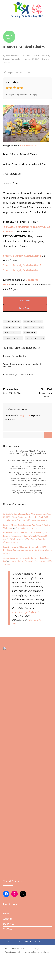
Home (6, 913)
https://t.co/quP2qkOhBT (26, 612)
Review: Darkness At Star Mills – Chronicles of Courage (27, 461)
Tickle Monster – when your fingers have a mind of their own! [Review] (27, 485)
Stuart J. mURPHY (13, 338)
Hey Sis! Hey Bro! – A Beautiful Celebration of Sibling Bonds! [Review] (27, 473)
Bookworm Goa (28, 145)
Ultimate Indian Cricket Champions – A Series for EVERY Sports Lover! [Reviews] (27, 479)
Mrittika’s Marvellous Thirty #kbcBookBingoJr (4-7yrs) (26, 520)
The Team (8, 928)
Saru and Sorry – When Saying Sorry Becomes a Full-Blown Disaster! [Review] (28, 467)
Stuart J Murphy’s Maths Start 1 (22, 255)
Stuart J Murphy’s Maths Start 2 (22, 265)
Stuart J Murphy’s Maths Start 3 (22, 270)
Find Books (15, 58)
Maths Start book (33, 327)
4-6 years (33, 55)
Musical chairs (12, 333)
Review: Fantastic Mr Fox (26, 528)
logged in (25, 415)
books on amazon (32, 322)
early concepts (12, 327)
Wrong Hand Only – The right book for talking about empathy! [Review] (27, 491)
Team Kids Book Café (15, 55)
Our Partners (9, 923)
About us (7, 918)
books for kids (12, 322)
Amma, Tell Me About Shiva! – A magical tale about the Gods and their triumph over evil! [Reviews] (27, 453)
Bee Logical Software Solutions (37, 952)
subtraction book (35, 338)
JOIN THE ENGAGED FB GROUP (22, 941)
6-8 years (41, 55)
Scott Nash (29, 333)
